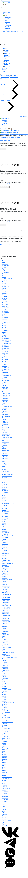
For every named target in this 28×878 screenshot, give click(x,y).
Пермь (4, 654)
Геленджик (5, 387)
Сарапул (4, 706)
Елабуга (4, 429)
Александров (5, 265)
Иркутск (4, 463)
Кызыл (4, 529)
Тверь (3, 752)
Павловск (4, 646)
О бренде (4, 120)
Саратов (4, 707)
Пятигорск (5, 678)
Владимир (5, 350)
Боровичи (5, 324)
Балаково (4, 293)
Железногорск (6, 435)
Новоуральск (5, 613)
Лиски (3, 540)
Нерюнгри (5, 591)
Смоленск (4, 723)
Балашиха (4, 295)
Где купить (5, 123)
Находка (4, 589)
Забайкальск (5, 442)
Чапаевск (4, 793)
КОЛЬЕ (7, 20)
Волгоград (5, 351)
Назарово (4, 583)
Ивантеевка (5, 458)
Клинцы (4, 495)
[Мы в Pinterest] (13, 77)
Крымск (4, 519)
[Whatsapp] (10, 852)
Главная (3, 84)
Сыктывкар (5, 748)
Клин (3, 494)
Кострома (4, 508)
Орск (3, 642)
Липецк (4, 539)
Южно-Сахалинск (6, 820)
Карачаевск (5, 481)
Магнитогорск (6, 553)
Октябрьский (5, 634)
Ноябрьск (4, 626)
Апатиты (4, 280)
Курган (4, 526)
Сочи (3, 733)
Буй (3, 333)
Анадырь (4, 273)
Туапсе (4, 764)
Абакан (4, 261)
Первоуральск (6, 651)
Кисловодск (5, 492)
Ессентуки (4, 432)
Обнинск (4, 629)
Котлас (4, 510)
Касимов (4, 482)
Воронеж (4, 366)
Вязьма (4, 379)
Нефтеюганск (5, 592)
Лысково (4, 547)
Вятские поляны (6, 380)
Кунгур (4, 524)
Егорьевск (5, 424)
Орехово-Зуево (6, 641)
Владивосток (5, 346)
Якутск (4, 824)
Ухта (3, 783)
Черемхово (5, 798)
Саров (3, 709)
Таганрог (4, 749)
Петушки (4, 659)
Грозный (4, 401)
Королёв (4, 507)
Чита (3, 806)
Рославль (4, 686)
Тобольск (4, 757)
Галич (3, 384)
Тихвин (4, 754)
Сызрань (4, 746)
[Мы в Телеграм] (4, 77)
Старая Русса (5, 736)
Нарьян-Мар (5, 587)
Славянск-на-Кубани (7, 722)
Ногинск (4, 623)
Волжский (4, 356)
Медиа (4, 69)
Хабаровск (5, 786)
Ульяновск (5, 774)
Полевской (5, 665)
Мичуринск (5, 568)
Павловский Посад (7, 647)
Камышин (4, 477)
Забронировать (5, 187)
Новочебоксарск (6, 615)
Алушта (4, 270)
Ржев (3, 685)
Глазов (4, 392)
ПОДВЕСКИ (8, 25)
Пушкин (4, 675)
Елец (3, 430)
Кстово (4, 521)
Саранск (4, 704)
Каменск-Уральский (7, 474)
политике (23, 147)
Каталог (5, 13)
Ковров (4, 497)
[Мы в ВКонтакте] (14, 75)
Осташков (5, 644)
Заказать (3, 225)
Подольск (4, 662)
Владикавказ (5, 348)
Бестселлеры (6, 12)
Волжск (4, 354)
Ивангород (5, 455)
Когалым (4, 498)
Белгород (4, 301)
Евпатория (5, 422)
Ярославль (5, 825)
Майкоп (4, 555)
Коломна (4, 502)
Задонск (4, 443)
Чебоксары (5, 795)
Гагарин (4, 382)
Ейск (3, 426)
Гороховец (5, 400)
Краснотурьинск (6, 515)
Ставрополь (5, 735)
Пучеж (4, 673)
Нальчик (4, 584)
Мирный (4, 565)
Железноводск (6, 434)
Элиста (4, 817)
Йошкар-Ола (5, 468)
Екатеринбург (6, 427)
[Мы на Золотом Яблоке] (4, 6)
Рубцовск (4, 691)
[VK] (10, 832)
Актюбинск (5, 264)
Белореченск (5, 307)
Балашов (4, 296)
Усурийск (4, 780)
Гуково (4, 405)
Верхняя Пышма (6, 343)
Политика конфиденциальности (8, 134)
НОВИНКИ (5, 47)
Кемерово (5, 484)
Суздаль (4, 743)
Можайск (4, 570)
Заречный (5, 447)
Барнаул (4, 298)
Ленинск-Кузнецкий (7, 536)
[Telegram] (10, 842)
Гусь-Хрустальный (7, 406)
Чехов (3, 804)
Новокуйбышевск (6, 605)
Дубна (3, 421)
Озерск (4, 633)
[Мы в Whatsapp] (5, 75)
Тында (3, 769)
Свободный (5, 710)
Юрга (3, 822)
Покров (4, 663)
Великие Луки (5, 338)
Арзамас (4, 282)
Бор (3, 320)
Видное (4, 345)
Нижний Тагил (6, 599)
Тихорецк (4, 756)
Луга (3, 545)
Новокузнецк (5, 604)
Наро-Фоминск (6, 586)
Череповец (5, 799)
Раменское (5, 680)
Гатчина (4, 385)
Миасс (4, 562)
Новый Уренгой (6, 621)
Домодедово (5, 418)
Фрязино (4, 785)
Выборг (4, 374)
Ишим (3, 466)
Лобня (4, 542)
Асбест (4, 288)
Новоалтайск (5, 602)
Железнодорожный (7, 437)
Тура (3, 767)
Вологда (4, 358)
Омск (3, 636)
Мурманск (5, 574)
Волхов (4, 361)
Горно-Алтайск (6, 393)
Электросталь (6, 816)
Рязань (4, 694)
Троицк (4, 762)
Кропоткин (5, 518)
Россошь (4, 688)
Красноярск (5, 516)
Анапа (3, 275)
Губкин (4, 403)
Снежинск (4, 725)
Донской (4, 419)
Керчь (4, 485)
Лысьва (4, 549)
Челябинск (5, 796)
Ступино (4, 741)
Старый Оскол (6, 738)
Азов (3, 262)
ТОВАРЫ (7, 28)
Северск (4, 715)
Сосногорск (5, 731)
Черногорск (5, 803)
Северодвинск (6, 712)
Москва (4, 573)
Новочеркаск (5, 617)
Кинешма (4, 487)
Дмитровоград (6, 414)
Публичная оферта (22, 134)
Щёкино (4, 812)
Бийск (3, 314)
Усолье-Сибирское (7, 777)
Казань (4, 469)
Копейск (4, 505)
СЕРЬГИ (7, 27)
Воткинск (4, 371)
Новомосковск (6, 607)
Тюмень (4, 770)
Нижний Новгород (7, 597)
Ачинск (4, 291)
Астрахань (5, 290)
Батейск (4, 299)
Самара (4, 701)
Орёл (3, 638)
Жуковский (5, 440)
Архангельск (5, 286)
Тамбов (4, 751)
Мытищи (4, 578)
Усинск (4, 775)
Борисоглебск (6, 322)
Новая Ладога (6, 600)
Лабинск (4, 531)
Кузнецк (4, 523)
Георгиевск (5, 388)
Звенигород (5, 448)
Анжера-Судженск (7, 278)
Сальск (4, 699)
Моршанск (5, 571)
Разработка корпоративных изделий (13, 31)
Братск (4, 325)
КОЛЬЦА (7, 22)
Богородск (5, 317)
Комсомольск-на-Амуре (8, 503)
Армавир (4, 283)
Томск (3, 761)
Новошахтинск (6, 618)
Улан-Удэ (4, 772)
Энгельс (4, 819)
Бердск (4, 309)
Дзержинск (5, 409)
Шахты (4, 809)
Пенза (3, 649)
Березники (5, 311)
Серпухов (4, 720)
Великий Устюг (6, 341)
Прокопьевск (5, 670)
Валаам (4, 335)
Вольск (4, 362)
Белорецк (4, 306)
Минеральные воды (7, 563)
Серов (3, 718)
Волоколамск (5, 359)
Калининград (5, 471)
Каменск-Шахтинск (7, 476)
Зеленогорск (5, 450)
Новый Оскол (5, 620)
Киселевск (5, 490)
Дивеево (4, 411)
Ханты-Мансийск (6, 788)
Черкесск (4, 801)
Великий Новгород (7, 340)
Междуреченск (6, 560)
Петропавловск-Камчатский (9, 657)
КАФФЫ (7, 18)
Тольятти (4, 759)
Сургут (4, 744)
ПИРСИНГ (7, 23)
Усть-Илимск (5, 778)
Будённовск (5, 330)
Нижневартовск (6, 594)
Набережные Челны (7, 579)
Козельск (4, 500)
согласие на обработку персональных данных (12, 184)
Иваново (4, 456)
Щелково (4, 814)
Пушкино (4, 676)
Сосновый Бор (6, 730)
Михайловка (5, 566)
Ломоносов (5, 544)
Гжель (3, 390)
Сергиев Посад (6, 717)
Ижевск (4, 460)
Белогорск (5, 304)
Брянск (4, 327)
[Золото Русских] (4, 78)
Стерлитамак (5, 740)
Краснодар (5, 513)
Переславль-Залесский (8, 652)
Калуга (4, 473)
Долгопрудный (6, 416)
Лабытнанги (5, 532)
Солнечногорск (6, 728)
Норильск (4, 625)
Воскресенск (5, 367)
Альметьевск (5, 272)
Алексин (4, 267)
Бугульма (4, 329)
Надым (4, 581)
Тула (3, 765)
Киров (4, 489)
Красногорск (5, 511)
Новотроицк (5, 612)
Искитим (4, 464)
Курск (3, 528)
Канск (3, 479)
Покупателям (6, 30)
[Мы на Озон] (7, 2)
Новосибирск (5, 610)
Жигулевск (5, 439)
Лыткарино (5, 550)
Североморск (5, 714)
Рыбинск (4, 693)
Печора (4, 660)
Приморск (5, 667)
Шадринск (5, 807)
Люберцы (4, 552)
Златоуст (4, 453)
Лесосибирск (5, 537)
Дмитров (4, 413)
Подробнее (8, 244)
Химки (4, 790)
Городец (4, 396)
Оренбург (4, 639)
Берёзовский (5, 312)
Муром (4, 576)
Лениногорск (5, 534)
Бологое (4, 319)
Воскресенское (6, 369)
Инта (3, 461)
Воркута (4, 364)
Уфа (3, 782)
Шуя (3, 811)
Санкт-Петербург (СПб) (8, 702)
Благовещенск (6, 316)
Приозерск (5, 668)
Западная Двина (6, 445)
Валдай (4, 337)
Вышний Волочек (6, 375)
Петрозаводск (6, 655)
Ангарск (4, 277)
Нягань (4, 628)
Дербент (4, 408)
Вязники (4, 377)
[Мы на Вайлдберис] (4, 4)
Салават (4, 696)
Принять (3, 148)
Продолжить (23, 116)
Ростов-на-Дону (6, 689)
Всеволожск (5, 372)
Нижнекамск (5, 596)
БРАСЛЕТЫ (8, 17)
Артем (4, 285)
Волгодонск (5, 353)
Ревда (3, 681)
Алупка (4, 269)
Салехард (4, 697)
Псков (3, 672)
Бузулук (4, 332)
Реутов (4, 683)
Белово (4, 303)
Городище (5, 398)
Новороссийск (6, 608)
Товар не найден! (5, 100)
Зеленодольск (6, 451)
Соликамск (5, 727)
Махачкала (5, 558)
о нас (3, 71)
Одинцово (5, 631)
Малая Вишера (6, 557)
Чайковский (5, 791)
